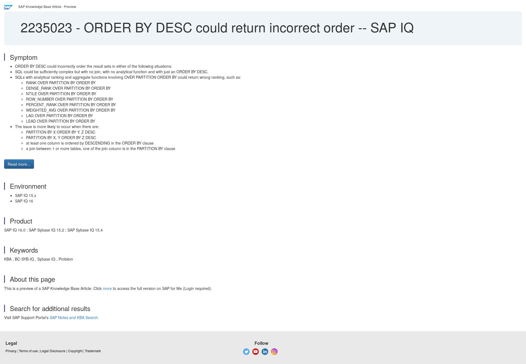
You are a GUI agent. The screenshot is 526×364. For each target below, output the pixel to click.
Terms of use (28, 350)
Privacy (10, 350)
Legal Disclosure (52, 350)
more (107, 288)
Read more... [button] (19, 164)
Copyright (75, 350)
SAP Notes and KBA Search (74, 317)
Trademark (93, 350)
